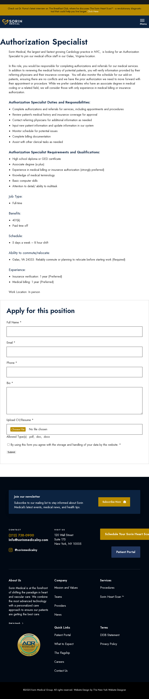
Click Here (93, 11)
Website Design (81, 690)
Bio (10, 383)
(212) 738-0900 (21, 535)
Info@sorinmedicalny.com (28, 539)
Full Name (14, 322)
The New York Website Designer (109, 690)
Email (11, 342)
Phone (12, 363)
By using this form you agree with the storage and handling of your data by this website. (66, 445)
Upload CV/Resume (20, 420)
